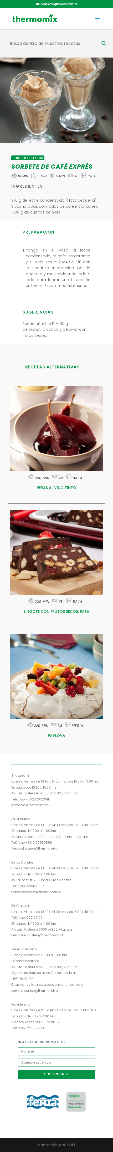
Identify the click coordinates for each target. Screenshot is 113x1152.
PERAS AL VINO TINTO (56, 487)
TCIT (71, 1145)
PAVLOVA (56, 735)
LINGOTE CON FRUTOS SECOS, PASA (56, 611)
